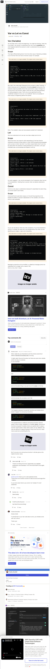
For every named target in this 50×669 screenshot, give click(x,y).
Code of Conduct (23, 527)
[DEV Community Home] (2, 1)
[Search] (6, 2)
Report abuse (31, 527)
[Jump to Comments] (2, 51)
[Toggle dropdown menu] (46, 293)
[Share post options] (2, 64)
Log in (37, 1)
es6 (21, 36)
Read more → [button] (12, 329)
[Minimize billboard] (48, 637)
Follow (27, 575)
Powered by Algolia (28, 1)
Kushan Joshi (14, 351)
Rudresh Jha (15, 492)
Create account (44, 1)
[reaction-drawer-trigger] (2, 46)
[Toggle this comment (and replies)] (9, 354)
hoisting (16, 36)
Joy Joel (13, 474)
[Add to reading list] (2, 56)
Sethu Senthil (14, 25)
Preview (19, 346)
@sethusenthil (15, 476)
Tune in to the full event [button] (36, 660)
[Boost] (2, 60)
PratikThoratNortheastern (18, 501)
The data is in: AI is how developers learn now (26, 553)
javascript (10, 36)
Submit (13, 346)
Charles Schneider (15, 511)
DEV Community (18, 586)
